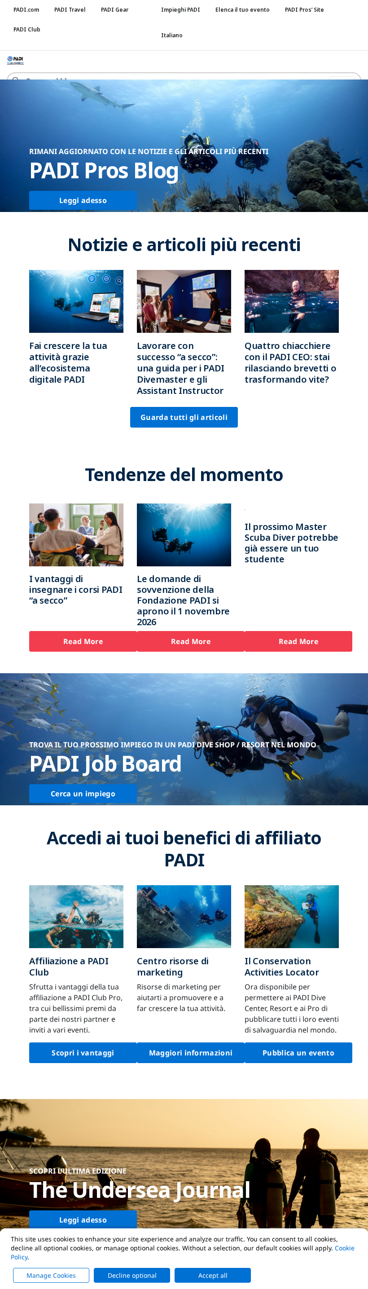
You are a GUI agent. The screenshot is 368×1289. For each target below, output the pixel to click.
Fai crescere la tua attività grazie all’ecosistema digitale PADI (68, 362)
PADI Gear (114, 9)
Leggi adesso (83, 200)
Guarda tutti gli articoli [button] (184, 417)
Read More (83, 641)
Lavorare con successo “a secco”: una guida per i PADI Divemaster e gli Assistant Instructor (180, 368)
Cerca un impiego (83, 794)
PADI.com (26, 9)
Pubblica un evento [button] (298, 1053)
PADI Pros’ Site (304, 9)
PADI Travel (70, 9)
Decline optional (132, 1275)
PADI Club (26, 29)
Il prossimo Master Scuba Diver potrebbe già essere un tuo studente (291, 543)
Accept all (213, 1275)
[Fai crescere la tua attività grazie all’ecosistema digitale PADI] (76, 300)
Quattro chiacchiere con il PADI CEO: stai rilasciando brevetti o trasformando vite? (290, 362)
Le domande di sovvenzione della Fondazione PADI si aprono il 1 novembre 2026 (183, 600)
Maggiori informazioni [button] (191, 1053)
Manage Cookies (51, 1275)
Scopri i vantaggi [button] (83, 1053)
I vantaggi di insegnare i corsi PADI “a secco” (75, 589)
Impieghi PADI (180, 9)
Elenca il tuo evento (242, 9)
